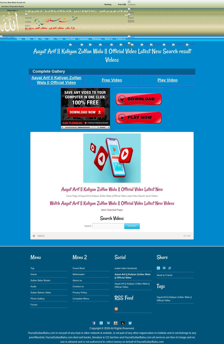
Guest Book (79, 268)
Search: (88, 226)
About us (77, 280)
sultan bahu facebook (126, 268)
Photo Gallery (38, 298)
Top (32, 268)
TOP (188, 236)
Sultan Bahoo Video (41, 292)
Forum (34, 304)
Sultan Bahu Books (40, 280)
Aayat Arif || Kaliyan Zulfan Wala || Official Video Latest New (112, 189)
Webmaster (79, 274)
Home (34, 274)
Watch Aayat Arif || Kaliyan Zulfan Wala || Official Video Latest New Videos (112, 203)
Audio (33, 286)
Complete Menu (81, 298)
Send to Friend (164, 275)
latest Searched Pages (112, 210)
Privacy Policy (80, 292)
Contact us (78, 286)
